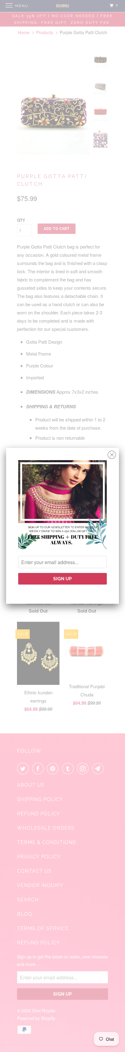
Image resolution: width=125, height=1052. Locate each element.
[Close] (112, 453)
